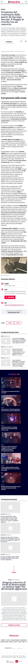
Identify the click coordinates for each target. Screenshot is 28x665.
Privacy (10, 656)
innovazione (23, 640)
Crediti (3, 657)
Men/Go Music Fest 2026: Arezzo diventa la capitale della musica (10, 488)
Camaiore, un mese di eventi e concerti (10, 392)
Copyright (8, 657)
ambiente (3, 640)
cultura (8, 640)
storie (20, 641)
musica (11, 641)
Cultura (3, 554)
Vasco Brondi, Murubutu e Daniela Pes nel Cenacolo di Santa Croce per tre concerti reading (18, 363)
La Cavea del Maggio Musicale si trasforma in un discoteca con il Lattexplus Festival (19, 340)
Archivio (24, 657)
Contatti (19, 657)
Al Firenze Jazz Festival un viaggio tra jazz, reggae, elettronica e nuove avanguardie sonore (9, 449)
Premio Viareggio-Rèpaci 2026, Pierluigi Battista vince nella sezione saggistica (10, 558)
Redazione (9, 42)
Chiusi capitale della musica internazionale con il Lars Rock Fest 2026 (10, 468)
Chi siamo (13, 657)
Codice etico (22, 656)
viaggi (23, 641)
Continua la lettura (14, 625)
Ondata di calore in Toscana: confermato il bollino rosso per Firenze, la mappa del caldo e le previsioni (10, 539)
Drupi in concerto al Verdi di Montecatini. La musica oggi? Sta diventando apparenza (14, 585)
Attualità (3, 514)
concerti (10, 322)
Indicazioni (11, 297)
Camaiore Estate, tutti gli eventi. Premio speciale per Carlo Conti (9, 428)
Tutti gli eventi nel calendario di (14, 311)
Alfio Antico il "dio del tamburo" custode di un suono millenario (10, 410)
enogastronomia (15, 640)
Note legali (5, 656)
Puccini (17, 322)
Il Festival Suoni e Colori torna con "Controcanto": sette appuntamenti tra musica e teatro (18, 352)
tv (27, 641)
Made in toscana (4, 641)
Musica (3, 9)
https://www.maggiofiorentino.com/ (14, 305)
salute (15, 641)
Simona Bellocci (16, 579)
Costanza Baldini (9, 346)
